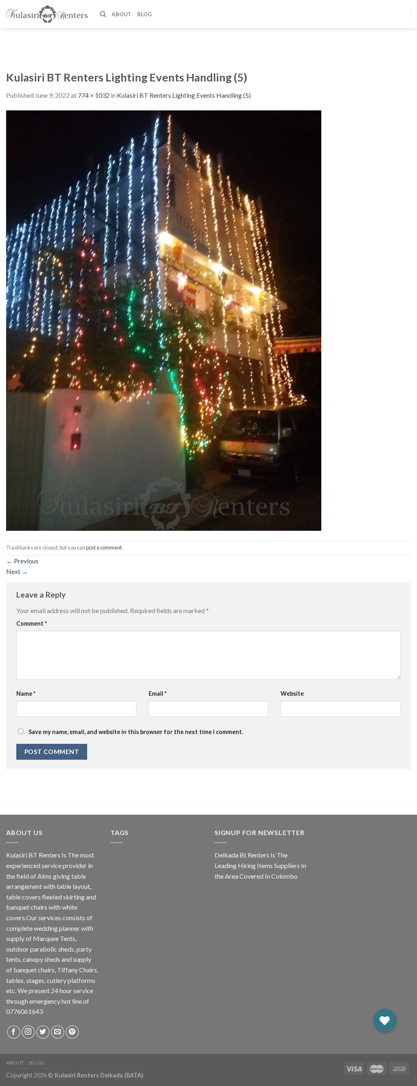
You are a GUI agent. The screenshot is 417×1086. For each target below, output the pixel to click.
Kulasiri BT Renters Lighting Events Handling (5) (184, 95)
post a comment (104, 547)
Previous (22, 561)
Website (292, 693)
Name (25, 693)
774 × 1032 (94, 95)
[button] (384, 1020)
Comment (31, 623)
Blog (144, 14)
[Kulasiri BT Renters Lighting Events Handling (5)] (163, 319)
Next (17, 571)
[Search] (103, 14)
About (121, 14)
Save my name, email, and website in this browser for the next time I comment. (136, 731)
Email (158, 693)
